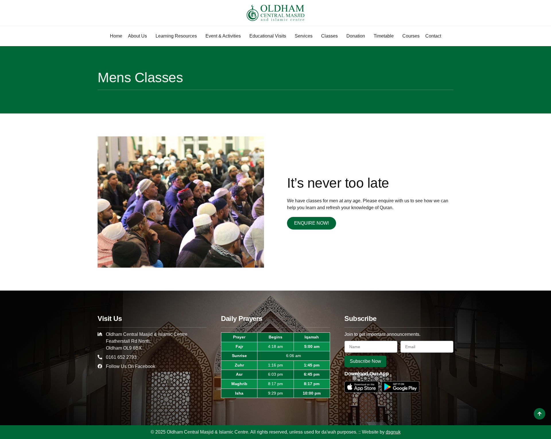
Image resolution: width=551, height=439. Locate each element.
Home (116, 36)
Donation (355, 36)
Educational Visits (267, 36)
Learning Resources (176, 36)
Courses (411, 36)
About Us (137, 36)
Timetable (384, 36)
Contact (433, 36)
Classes (329, 36)
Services (304, 36)
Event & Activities (223, 36)
